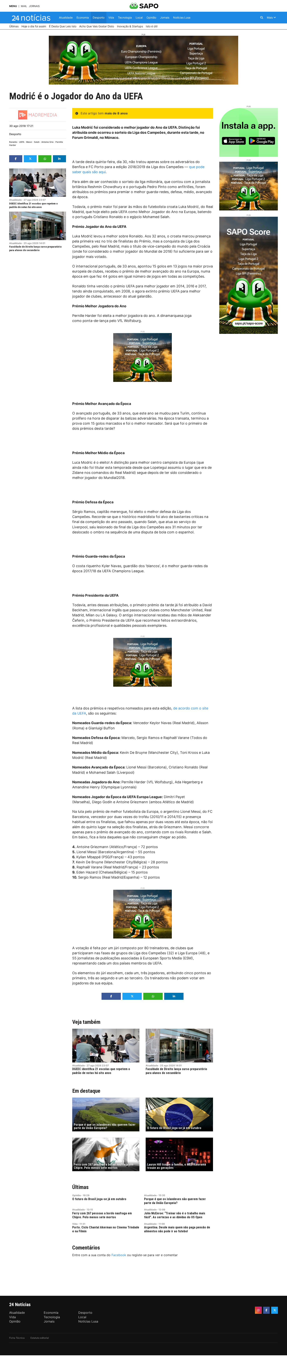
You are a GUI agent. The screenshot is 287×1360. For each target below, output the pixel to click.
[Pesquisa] (261, 17)
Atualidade (15, 199)
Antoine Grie (47, 142)
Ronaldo (13, 142)
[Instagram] (258, 1310)
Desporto (15, 134)
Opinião (76, 1195)
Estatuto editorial (39, 1337)
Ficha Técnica (17, 1337)
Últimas (80, 1187)
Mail (24, 6)
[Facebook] (266, 1310)
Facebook (118, 1255)
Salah (36, 142)
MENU (13, 6)
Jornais (34, 6)
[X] (274, 1310)
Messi (29, 142)
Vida (75, 1223)
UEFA (21, 142)
